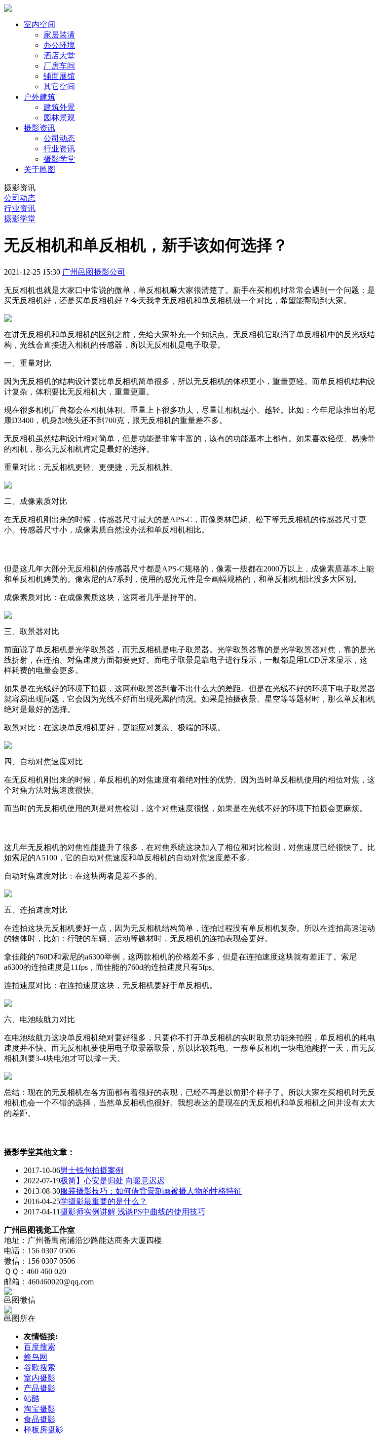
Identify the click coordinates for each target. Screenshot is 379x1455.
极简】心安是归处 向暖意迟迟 (112, 1180)
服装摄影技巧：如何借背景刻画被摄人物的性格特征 (151, 1191)
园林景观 (59, 117)
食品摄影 (39, 1419)
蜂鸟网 (35, 1357)
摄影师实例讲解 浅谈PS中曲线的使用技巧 (132, 1211)
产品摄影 (39, 1388)
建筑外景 (59, 107)
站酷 (31, 1398)
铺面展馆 (59, 76)
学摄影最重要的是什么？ (103, 1201)
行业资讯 (59, 148)
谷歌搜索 (39, 1367)
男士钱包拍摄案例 (91, 1170)
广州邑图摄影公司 (93, 272)
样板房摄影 (43, 1429)
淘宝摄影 (39, 1409)
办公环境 (59, 45)
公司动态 (59, 138)
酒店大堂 (59, 55)
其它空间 (59, 86)
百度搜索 (39, 1347)
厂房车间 (59, 66)
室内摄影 (39, 1378)
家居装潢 (59, 35)
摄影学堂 (59, 159)
